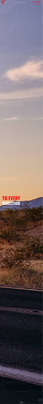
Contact (24, 2)
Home (13, 2)
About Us (17, 2)
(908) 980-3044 (36, 2)
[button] (0, 202)
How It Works (20, 2)
